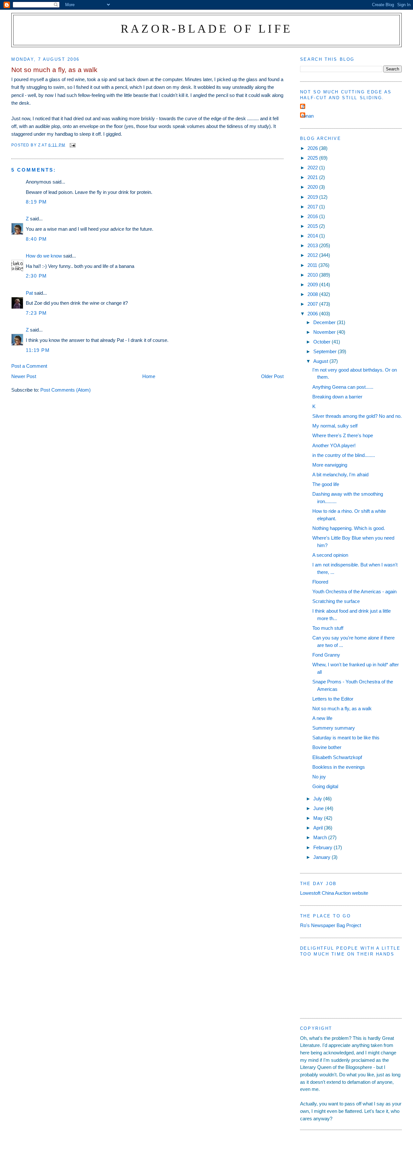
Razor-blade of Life (207, 28)
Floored (320, 582)
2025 (313, 158)
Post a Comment (29, 366)
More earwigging (329, 465)
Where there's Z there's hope (342, 435)
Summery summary (333, 728)
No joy (319, 776)
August (321, 361)
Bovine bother (326, 747)
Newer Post (23, 376)
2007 (313, 304)
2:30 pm (36, 276)
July (318, 798)
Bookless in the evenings (338, 767)
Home (148, 376)
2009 (313, 284)
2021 (313, 177)
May (318, 818)
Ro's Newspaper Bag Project (330, 925)
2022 (313, 167)
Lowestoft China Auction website (334, 893)
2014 (313, 235)
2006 (313, 313)
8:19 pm (36, 202)
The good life (325, 484)
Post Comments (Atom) (65, 390)
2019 (313, 197)
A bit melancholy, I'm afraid (340, 474)
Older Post (272, 376)
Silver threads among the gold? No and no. (357, 416)
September (325, 351)
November (325, 332)
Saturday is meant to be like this (345, 737)
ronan (308, 116)
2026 (313, 148)
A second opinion (330, 555)
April (318, 827)
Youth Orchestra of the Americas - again (354, 591)
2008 (313, 294)
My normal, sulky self (335, 425)
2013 (313, 245)
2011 (312, 265)
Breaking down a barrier (337, 396)
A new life (322, 718)
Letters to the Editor (332, 699)
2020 (313, 187)
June (319, 808)
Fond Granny (326, 655)
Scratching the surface (336, 601)
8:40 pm (36, 239)
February (323, 847)
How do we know (44, 256)
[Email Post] (72, 145)
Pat (29, 293)
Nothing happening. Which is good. (348, 528)
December (325, 322)
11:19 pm (38, 350)
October (322, 341)
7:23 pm (36, 313)
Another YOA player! (334, 445)
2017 (313, 206)
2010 (313, 275)
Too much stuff (327, 628)
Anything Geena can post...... (342, 387)
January (322, 857)
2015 (313, 226)
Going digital (325, 786)
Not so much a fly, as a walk (342, 708)
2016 (313, 216)
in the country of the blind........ (343, 455)
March (320, 837)
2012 (313, 255)
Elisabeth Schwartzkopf (337, 757)
